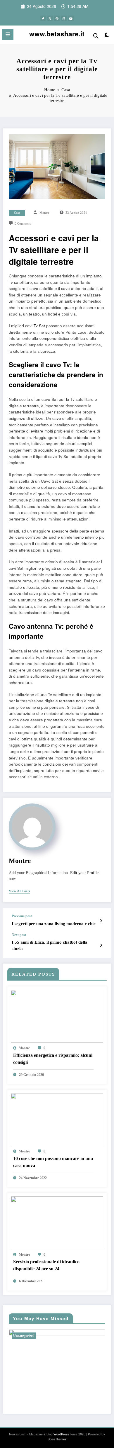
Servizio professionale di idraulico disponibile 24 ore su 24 (46, 1265)
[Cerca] (96, 35)
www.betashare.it (56, 33)
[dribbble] (57, 18)
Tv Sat (39, 325)
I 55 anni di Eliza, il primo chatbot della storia (49, 945)
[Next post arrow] (101, 945)
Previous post (22, 916)
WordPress (61, 1434)
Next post (19, 935)
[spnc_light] (106, 36)
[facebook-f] (43, 18)
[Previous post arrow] (101, 920)
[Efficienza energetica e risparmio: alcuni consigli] (57, 1015)
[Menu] (7, 34)
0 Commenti (23, 223)
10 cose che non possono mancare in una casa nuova (53, 1162)
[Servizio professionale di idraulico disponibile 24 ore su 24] (57, 1222)
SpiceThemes (57, 1439)
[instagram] (64, 18)
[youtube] (71, 18)
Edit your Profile (84, 873)
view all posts (19, 891)
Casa (17, 212)
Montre (44, 212)
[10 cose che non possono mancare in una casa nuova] (57, 1118)
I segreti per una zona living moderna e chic (54, 923)
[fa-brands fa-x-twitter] (50, 18)
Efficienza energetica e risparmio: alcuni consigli (52, 1059)
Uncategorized (23, 1336)
